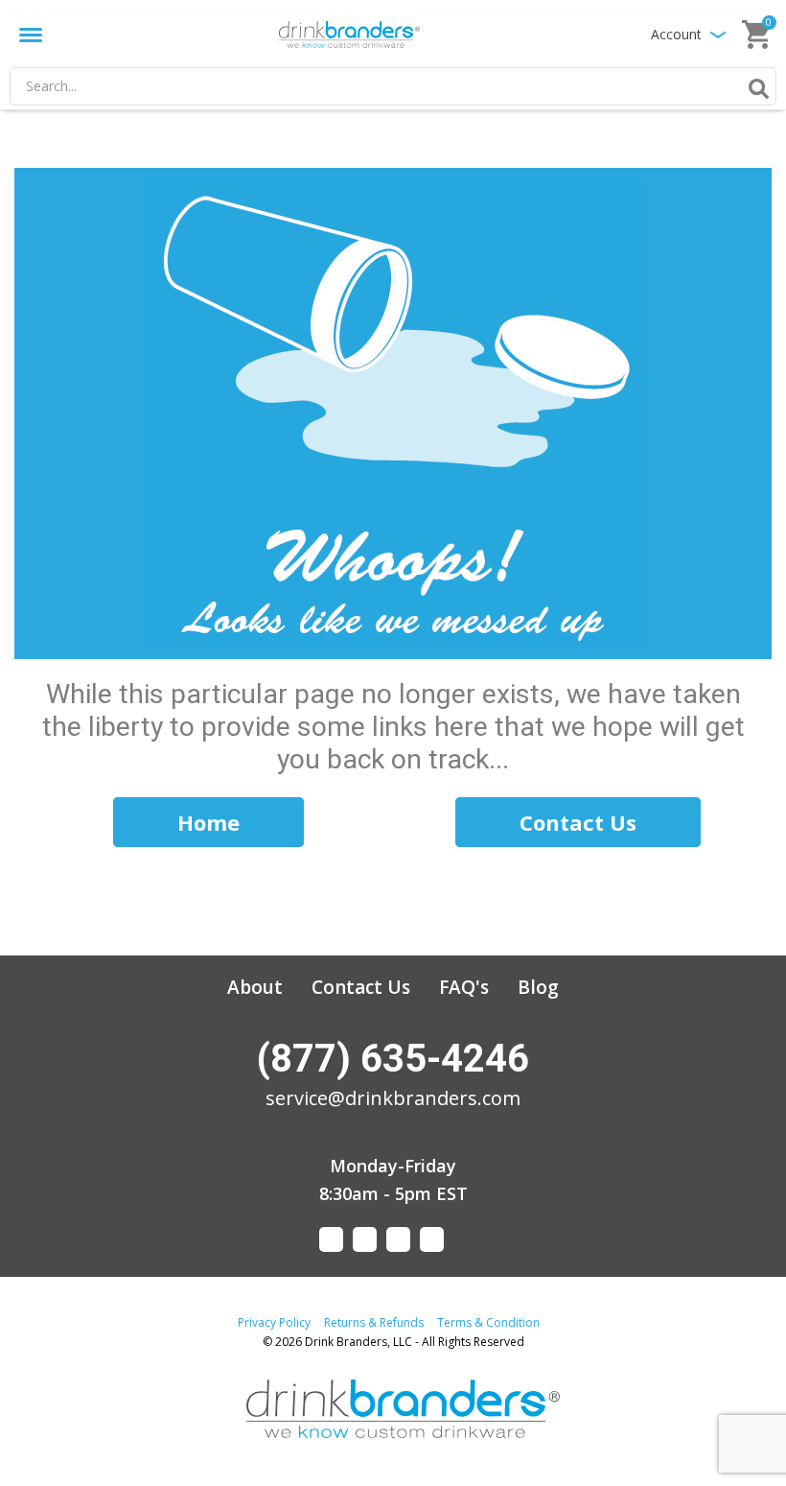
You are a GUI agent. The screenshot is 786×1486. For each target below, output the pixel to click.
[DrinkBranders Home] (349, 34)
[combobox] (393, 86)
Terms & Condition (488, 1322)
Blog (538, 987)
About (255, 987)
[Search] (755, 88)
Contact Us (361, 987)
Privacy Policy (274, 1322)
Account (676, 34)
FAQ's (464, 987)
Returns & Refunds (374, 1322)
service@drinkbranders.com (393, 1098)
